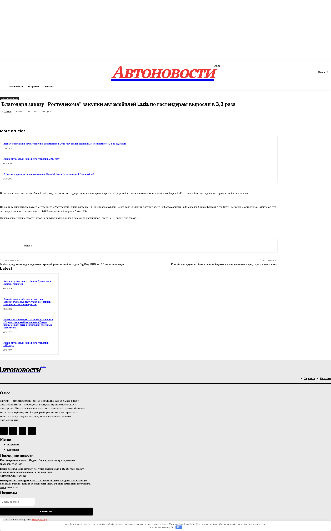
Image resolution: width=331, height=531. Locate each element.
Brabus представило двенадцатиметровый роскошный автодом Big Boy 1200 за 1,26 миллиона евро (62, 264)
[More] (272, 119)
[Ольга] (12, 246)
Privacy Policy (39, 519)
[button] (324, 72)
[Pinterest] (246, 119)
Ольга (7, 111)
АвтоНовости (9, 98)
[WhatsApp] (259, 119)
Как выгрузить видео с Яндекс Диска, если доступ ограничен (38, 460)
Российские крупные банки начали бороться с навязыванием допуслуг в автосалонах (224, 264)
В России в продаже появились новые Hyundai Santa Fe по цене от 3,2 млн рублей (48, 174)
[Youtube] (32, 431)
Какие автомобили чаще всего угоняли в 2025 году (31, 159)
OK (178, 527)
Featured (5, 464)
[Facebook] (222, 119)
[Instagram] (13, 431)
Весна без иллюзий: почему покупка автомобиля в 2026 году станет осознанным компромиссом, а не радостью (64, 143)
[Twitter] (234, 119)
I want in (46, 511)
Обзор (3, 487)
